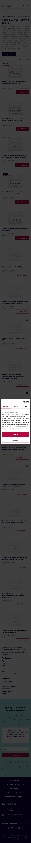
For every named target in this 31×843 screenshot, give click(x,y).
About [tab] (25, 406)
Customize (14, 440)
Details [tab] (15, 406)
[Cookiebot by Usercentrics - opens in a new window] (22, 401)
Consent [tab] (5, 406)
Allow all (15, 434)
